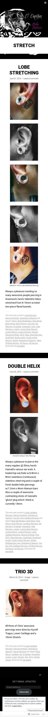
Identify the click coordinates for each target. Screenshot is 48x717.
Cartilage (15, 654)
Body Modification (24, 321)
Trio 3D (24, 572)
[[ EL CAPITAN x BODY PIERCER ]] (24, 21)
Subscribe (24, 692)
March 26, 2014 (16, 577)
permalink (21, 346)
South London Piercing (21, 540)
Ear (20, 654)
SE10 (22, 335)
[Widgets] (40, 674)
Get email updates (24, 681)
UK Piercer (24, 343)
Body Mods (37, 321)
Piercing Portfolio (12, 318)
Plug (37, 535)
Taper (39, 340)
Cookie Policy (17, 706)
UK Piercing (33, 343)
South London (20, 338)
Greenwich (26, 326)
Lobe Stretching (24, 70)
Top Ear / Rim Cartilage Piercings (26, 518)
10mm (14, 321)
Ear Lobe (31, 324)
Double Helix (24, 366)
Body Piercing (21, 324)
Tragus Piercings (19, 652)
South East (9, 338)
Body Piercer (10, 324)
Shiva (27, 335)
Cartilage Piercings (30, 524)
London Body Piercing (28, 329)
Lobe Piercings (30, 315)
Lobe (33, 326)
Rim (26, 657)
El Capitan (17, 326)
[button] (24, 603)
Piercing (35, 332)
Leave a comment (30, 78)
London (16, 329)
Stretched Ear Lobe (12, 543)
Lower (14, 657)
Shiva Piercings (36, 335)
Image (27, 577)
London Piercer (11, 332)
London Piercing (24, 332)
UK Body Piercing (12, 343)
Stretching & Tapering (28, 318)
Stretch (15, 340)
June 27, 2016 (15, 78)
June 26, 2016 (15, 372)
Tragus (8, 660)
